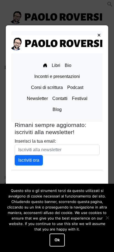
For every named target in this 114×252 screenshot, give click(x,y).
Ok (57, 240)
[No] (107, 218)
